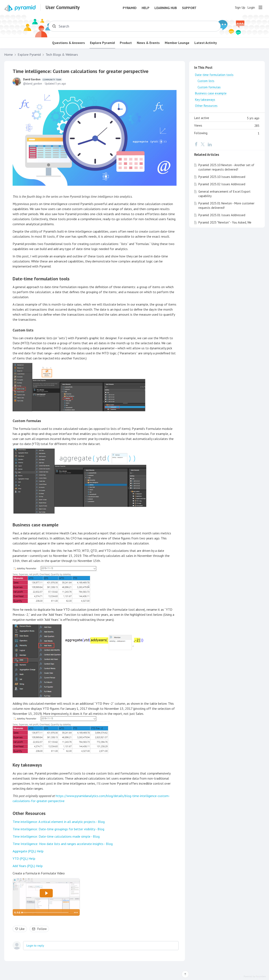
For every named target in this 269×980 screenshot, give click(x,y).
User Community (63, 7)
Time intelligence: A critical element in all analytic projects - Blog (59, 822)
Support (189, 8)
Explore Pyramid (102, 43)
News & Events (148, 43)
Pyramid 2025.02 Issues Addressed (221, 184)
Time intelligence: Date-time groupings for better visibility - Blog (58, 829)
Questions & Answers (68, 43)
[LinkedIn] (209, 144)
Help (145, 8)
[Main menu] (260, 7)
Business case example (35, 525)
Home (8, 55)
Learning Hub (165, 8)
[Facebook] (196, 144)
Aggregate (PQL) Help (28, 851)
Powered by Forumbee (255, 976)
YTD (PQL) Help (24, 858)
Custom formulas (27, 420)
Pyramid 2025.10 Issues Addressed (221, 177)
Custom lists (23, 330)
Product (126, 43)
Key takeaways (27, 765)
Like (22, 929)
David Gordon (42, 79)
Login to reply (35, 945)
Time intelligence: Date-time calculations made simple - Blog (56, 836)
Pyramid (130, 8)
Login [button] (251, 7)
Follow (42, 929)
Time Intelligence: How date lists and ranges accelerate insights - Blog (63, 844)
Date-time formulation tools (41, 279)
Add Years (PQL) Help (28, 866)
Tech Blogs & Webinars (62, 55)
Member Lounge (177, 43)
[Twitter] (202, 144)
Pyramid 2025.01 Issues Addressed (221, 215)
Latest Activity (205, 43)
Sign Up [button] (240, 7)
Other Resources (29, 813)
